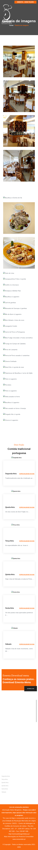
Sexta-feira (5, 789)
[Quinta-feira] (15, 558)
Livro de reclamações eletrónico (19, 807)
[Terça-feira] (15, 525)
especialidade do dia (26, 474)
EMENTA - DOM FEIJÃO (25, 2)
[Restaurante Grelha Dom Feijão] (7, 14)
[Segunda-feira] (16, 457)
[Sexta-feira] (15, 592)
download (30, 688)
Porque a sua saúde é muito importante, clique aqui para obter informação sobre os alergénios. (19, 812)
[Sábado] (14, 628)
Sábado (4, 792)
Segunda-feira (6, 776)
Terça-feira (5, 779)
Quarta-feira (5, 782)
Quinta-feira (5, 785)
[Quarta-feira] (15, 491)
